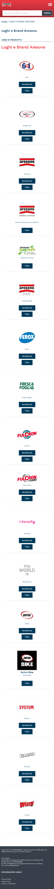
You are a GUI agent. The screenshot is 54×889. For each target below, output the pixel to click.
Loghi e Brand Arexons (19, 31)
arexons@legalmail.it (12, 865)
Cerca (47, 13)
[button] (50, 4)
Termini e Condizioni (8, 884)
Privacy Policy (6, 879)
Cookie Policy (6, 881)
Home (4, 21)
